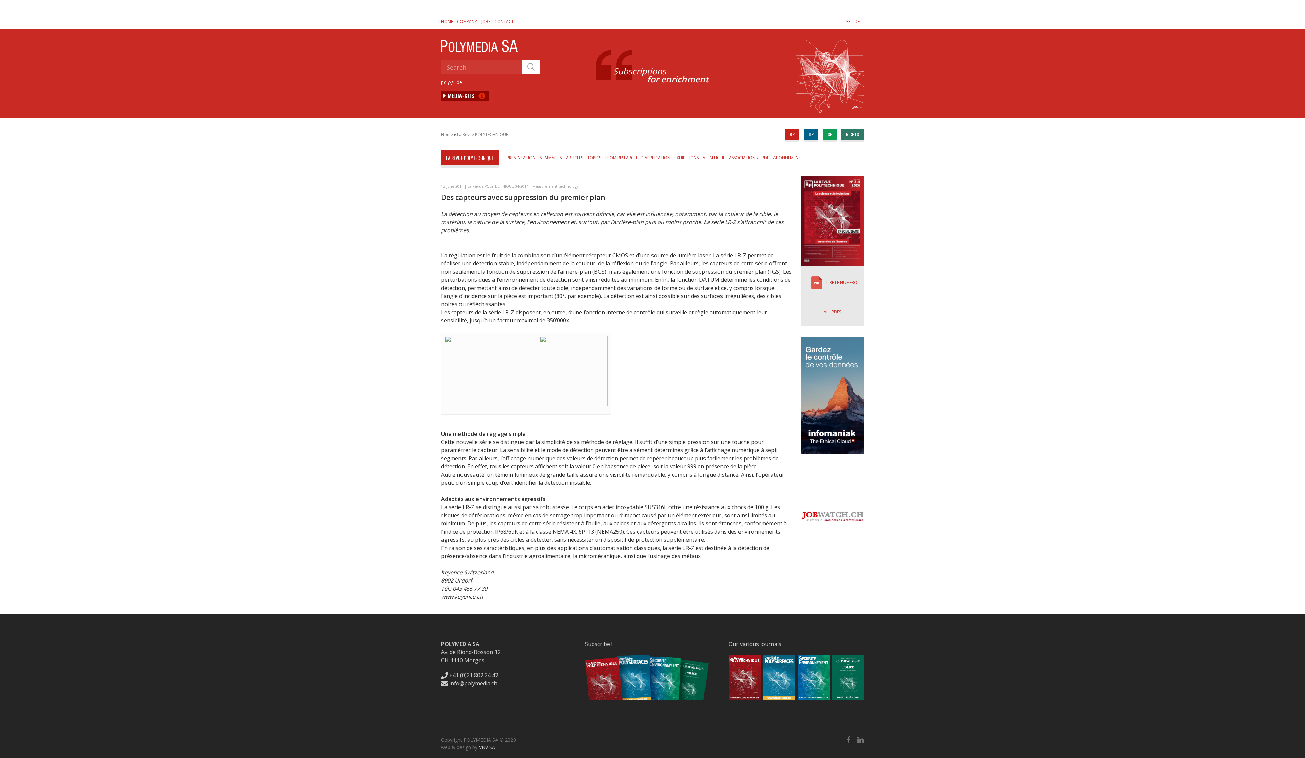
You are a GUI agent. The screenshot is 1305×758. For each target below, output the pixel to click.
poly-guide (451, 82)
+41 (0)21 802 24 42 (473, 675)
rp (792, 134)
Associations (743, 158)
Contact (504, 21)
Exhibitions (687, 158)
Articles (574, 158)
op (811, 134)
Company (467, 21)
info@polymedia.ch (473, 683)
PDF (765, 158)
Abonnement (787, 158)
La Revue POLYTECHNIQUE (482, 134)
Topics (594, 158)
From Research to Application (638, 158)
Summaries (551, 158)
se (830, 134)
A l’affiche (714, 158)
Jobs (485, 21)
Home (447, 21)
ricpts (852, 134)
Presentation (521, 158)
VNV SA (487, 747)
